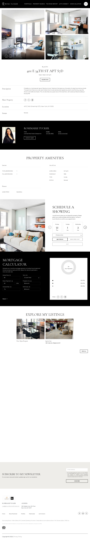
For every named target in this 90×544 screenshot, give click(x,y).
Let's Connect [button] (45, 442)
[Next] (85, 227)
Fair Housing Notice (6, 520)
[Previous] (49, 227)
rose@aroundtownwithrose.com (10, 506)
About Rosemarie (13, 513)
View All (84, 351)
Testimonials (32, 513)
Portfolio (28, 4)
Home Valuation (75, 4)
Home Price (6, 275)
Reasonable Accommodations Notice (45, 520)
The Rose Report (52, 4)
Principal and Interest (60, 280)
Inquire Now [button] (45, 79)
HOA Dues (25, 286)
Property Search (39, 4)
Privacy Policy (85, 473)
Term (24, 275)
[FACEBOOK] (79, 513)
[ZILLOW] (83, 513)
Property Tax (26, 281)
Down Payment (7, 281)
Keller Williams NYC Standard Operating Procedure (24, 520)
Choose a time (59, 235)
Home (3, 513)
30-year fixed (27, 277)
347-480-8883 (50, 133)
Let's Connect (42, 513)
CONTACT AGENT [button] (29, 138)
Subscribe (77, 481)
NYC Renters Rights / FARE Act (62, 520)
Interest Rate (6, 286)
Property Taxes (59, 283)
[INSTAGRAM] (86, 513)
